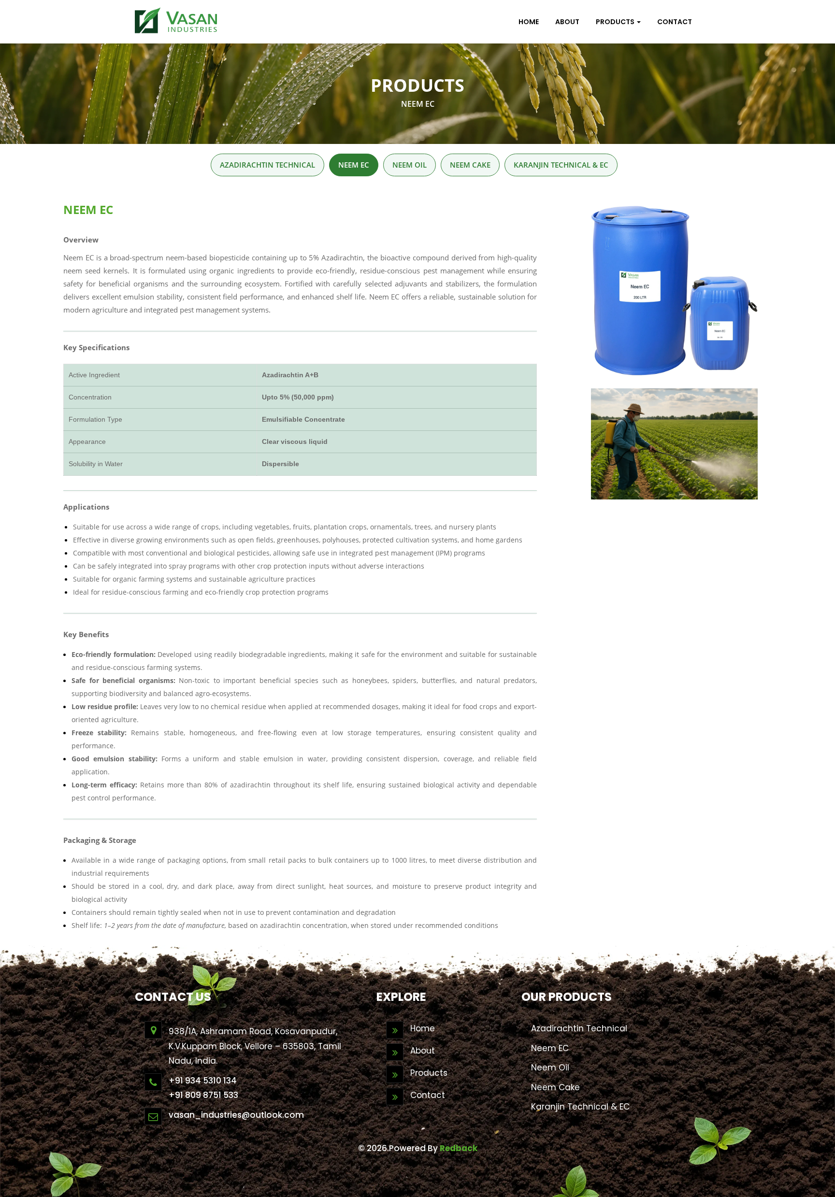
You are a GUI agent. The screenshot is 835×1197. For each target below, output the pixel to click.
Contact (427, 1095)
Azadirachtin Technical (579, 1028)
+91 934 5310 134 (203, 1080)
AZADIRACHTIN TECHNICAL (267, 165)
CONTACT (674, 22)
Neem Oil (550, 1067)
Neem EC (550, 1048)
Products (428, 1073)
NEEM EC (353, 165)
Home (422, 1028)
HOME (528, 22)
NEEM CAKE (470, 165)
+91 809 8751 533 (203, 1095)
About (567, 22)
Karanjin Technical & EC (580, 1106)
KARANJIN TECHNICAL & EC (561, 165)
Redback (458, 1148)
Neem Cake (555, 1087)
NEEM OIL (409, 165)
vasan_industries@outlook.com (236, 1115)
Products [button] (616, 22)
